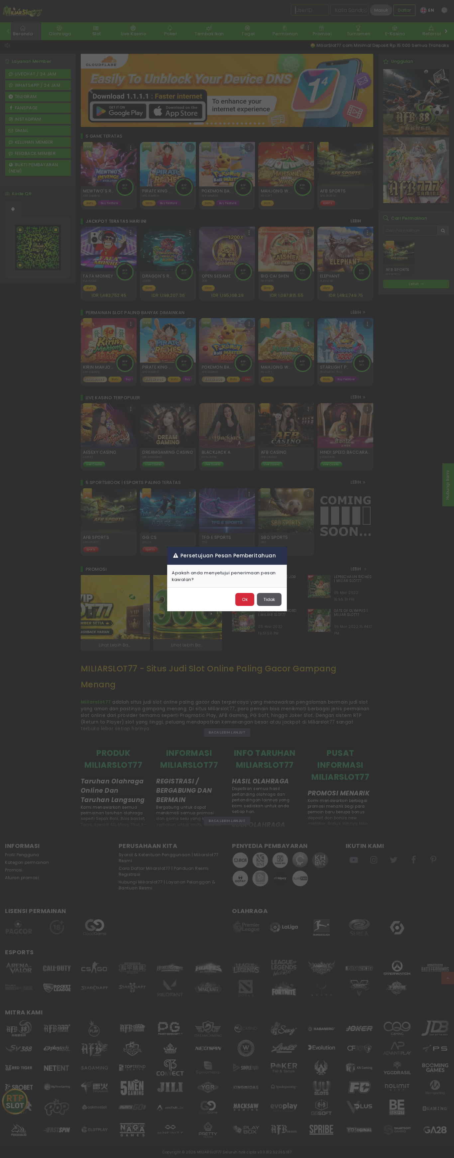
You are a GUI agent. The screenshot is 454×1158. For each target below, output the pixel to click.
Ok (245, 599)
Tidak (269, 599)
